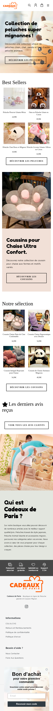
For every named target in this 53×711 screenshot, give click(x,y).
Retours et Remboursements (18, 628)
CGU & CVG (11, 623)
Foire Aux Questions (14, 658)
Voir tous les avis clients (26, 425)
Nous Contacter (13, 653)
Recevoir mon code (26, 704)
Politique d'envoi (13, 636)
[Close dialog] (46, 669)
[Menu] (48, 5)
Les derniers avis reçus (22, 407)
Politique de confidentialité (18, 632)
